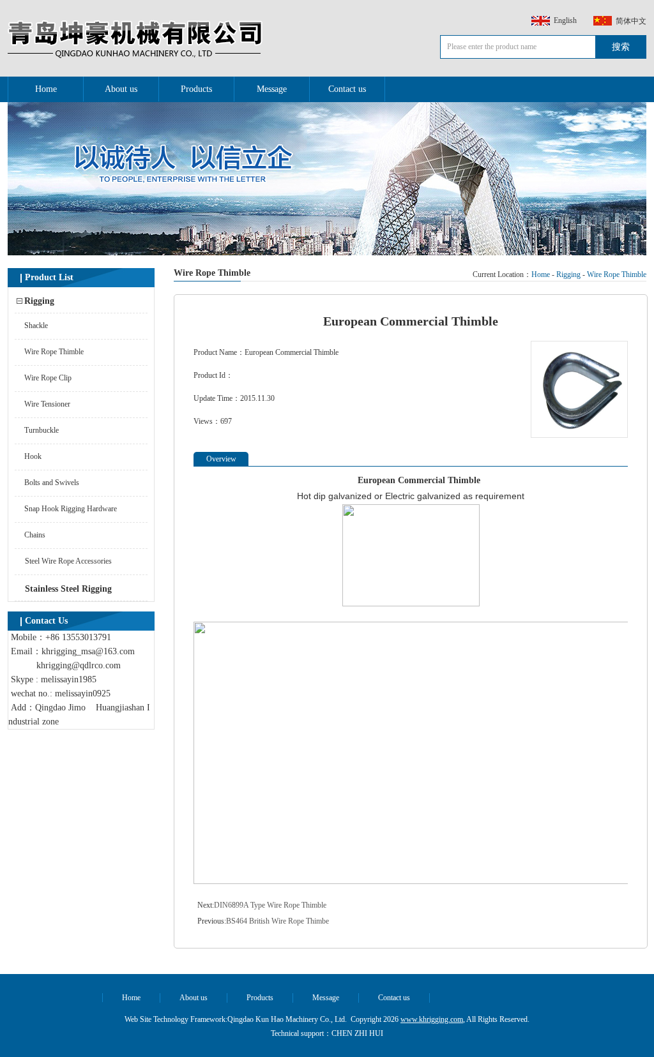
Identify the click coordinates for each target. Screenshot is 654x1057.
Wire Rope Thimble (54, 351)
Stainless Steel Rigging (68, 589)
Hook (33, 456)
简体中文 (631, 21)
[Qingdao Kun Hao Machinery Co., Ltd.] (135, 58)
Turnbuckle (41, 430)
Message (272, 89)
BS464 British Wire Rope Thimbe (277, 921)
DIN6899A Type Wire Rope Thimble (270, 905)
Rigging (39, 301)
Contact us (347, 89)
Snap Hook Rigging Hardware (70, 508)
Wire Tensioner (47, 404)
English (565, 20)
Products (196, 89)
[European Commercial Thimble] (579, 435)
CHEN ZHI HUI (357, 1033)
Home (46, 89)
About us (121, 89)
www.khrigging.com (431, 1019)
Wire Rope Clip (48, 377)
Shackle (36, 325)
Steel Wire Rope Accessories (68, 561)
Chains (34, 534)
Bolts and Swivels (51, 482)
